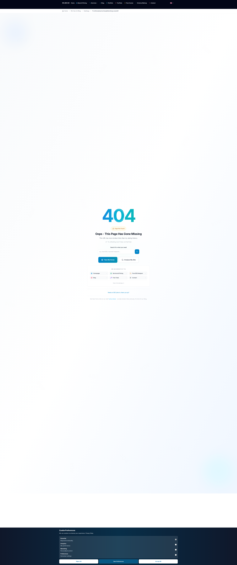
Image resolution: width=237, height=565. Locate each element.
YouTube (119, 3)
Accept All (158, 561)
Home (73, 3)
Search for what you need (118, 247)
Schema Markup (142, 3)
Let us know (112, 299)
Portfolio (110, 3)
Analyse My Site (130, 260)
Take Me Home (109, 260)
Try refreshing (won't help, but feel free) (119, 242)
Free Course (129, 3)
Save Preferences (118, 561)
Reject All (78, 561)
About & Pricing (82, 3)
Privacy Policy (89, 533)
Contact (153, 3)
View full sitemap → (118, 283)
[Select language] (172, 3)
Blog (102, 3)
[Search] (137, 251)
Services (93, 3)
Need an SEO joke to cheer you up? (118, 292)
